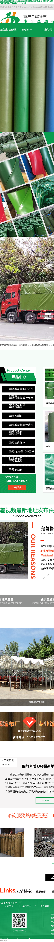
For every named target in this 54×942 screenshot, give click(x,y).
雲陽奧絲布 (15, 469)
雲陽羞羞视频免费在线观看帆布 (21, 425)
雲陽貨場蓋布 (17, 406)
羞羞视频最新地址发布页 (9, 904)
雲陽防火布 (15, 433)
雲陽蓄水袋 (15, 460)
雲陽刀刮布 (15, 415)
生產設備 (44, 906)
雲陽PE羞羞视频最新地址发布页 (21, 452)
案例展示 (27, 29)
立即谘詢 (17, 487)
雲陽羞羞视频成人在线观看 (21, 390)
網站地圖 (3, 941)
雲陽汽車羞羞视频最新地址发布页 (21, 399)
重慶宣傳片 (42, 891)
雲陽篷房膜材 (17, 442)
